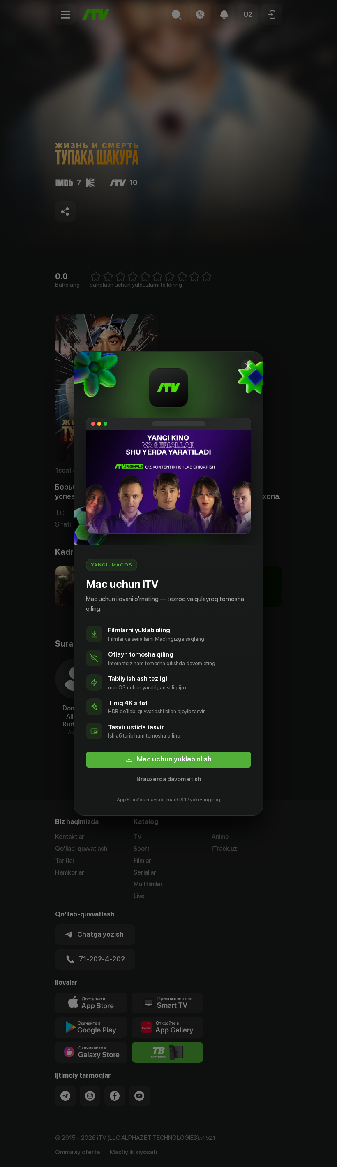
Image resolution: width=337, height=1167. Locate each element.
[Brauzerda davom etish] (248, 366)
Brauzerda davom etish (168, 779)
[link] (168, 760)
